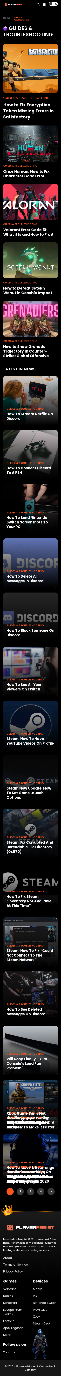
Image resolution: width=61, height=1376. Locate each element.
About (7, 1258)
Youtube (9, 1352)
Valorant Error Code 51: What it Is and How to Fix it (28, 232)
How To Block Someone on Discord (30, 633)
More (7, 1335)
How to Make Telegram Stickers (28, 1125)
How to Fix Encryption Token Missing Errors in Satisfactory (28, 111)
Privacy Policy (13, 1271)
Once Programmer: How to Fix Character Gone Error (26, 174)
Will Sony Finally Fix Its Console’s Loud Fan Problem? (27, 1063)
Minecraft (10, 1303)
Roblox (8, 1296)
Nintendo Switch (44, 1303)
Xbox (36, 1316)
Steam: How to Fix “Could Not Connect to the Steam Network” (30, 955)
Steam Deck (41, 1323)
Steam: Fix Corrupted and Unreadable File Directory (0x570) (30, 847)
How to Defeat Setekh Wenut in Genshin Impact (27, 290)
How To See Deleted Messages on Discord (26, 1012)
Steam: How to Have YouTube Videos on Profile (30, 741)
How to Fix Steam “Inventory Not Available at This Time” (29, 901)
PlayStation (41, 1310)
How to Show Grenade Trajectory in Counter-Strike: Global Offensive (26, 351)
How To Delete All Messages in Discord (25, 579)
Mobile (37, 1289)
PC (35, 1296)
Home (6, 18)
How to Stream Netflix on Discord (30, 416)
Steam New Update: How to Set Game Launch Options (29, 793)
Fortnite (8, 1321)
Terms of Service (15, 1264)
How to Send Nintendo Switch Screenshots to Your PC (27, 522)
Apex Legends (13, 1328)
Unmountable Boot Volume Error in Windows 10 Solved (29, 1177)
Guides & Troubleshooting (25, 409)
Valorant (9, 1289)
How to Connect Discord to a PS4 (29, 470)
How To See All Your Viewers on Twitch (24, 687)
